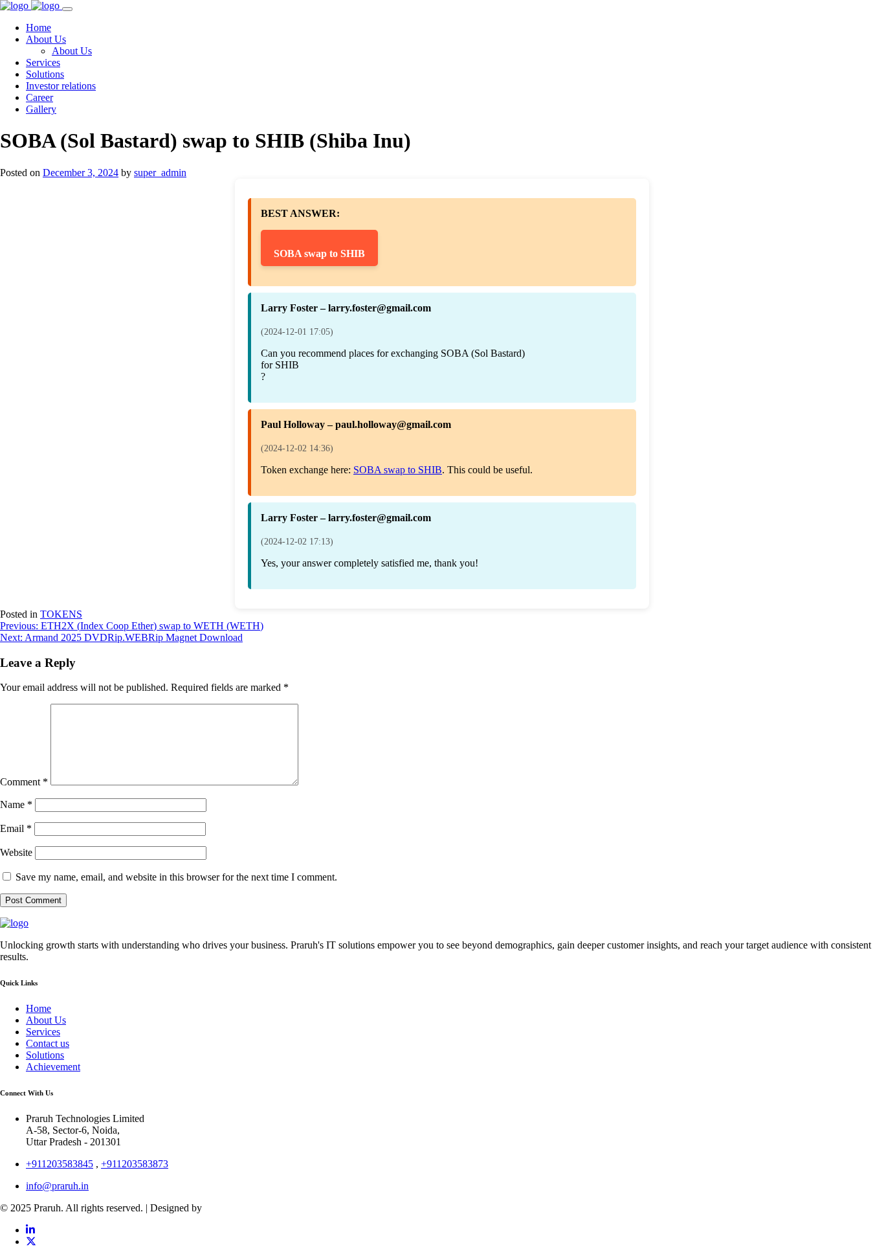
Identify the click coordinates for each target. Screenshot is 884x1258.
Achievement (53, 1066)
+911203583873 (134, 1163)
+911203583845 (59, 1163)
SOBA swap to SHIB (319, 253)
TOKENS (61, 614)
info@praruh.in (57, 1185)
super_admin (160, 172)
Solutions (45, 1055)
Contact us (47, 1043)
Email (16, 828)
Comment (24, 781)
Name (16, 804)
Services (43, 1031)
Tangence (224, 1207)
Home (38, 1008)
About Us (46, 1020)
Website (16, 852)
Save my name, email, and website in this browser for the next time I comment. (176, 876)
